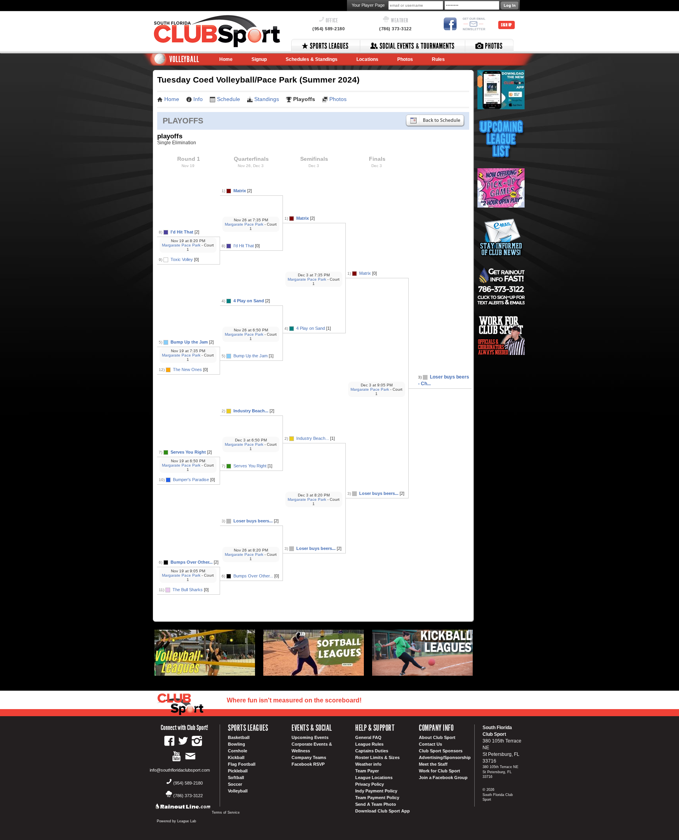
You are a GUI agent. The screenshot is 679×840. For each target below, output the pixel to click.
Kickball (236, 757)
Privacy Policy (369, 784)
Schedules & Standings (312, 59)
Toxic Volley (182, 259)
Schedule (228, 99)
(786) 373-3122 (395, 28)
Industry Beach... (250, 410)
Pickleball (238, 770)
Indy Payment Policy (376, 791)
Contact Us (430, 744)
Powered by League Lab (176, 821)
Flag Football (241, 764)
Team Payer (367, 770)
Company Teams (309, 757)
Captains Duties (371, 750)
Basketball (239, 737)
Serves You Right (188, 452)
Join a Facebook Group (443, 777)
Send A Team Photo (375, 804)
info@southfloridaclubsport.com (180, 770)
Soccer (235, 784)
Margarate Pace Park (181, 245)
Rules (438, 59)
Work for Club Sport (439, 770)
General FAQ (368, 737)
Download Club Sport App (382, 811)
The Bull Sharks (188, 589)
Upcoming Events (310, 737)
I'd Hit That (182, 232)
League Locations (374, 777)
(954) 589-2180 (328, 28)
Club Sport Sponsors (440, 750)
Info (198, 99)
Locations (367, 59)
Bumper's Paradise (191, 479)
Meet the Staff (433, 764)
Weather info (368, 764)
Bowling (236, 744)
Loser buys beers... (253, 520)
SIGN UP (506, 25)
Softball (236, 777)
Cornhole (237, 750)
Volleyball (238, 791)
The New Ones (187, 369)
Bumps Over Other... (192, 562)
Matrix (239, 190)
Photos (405, 59)
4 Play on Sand (248, 300)
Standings (266, 99)
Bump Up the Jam (189, 342)
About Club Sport (437, 737)
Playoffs (304, 99)
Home (226, 59)
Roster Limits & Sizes (377, 757)
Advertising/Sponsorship (445, 757)
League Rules (369, 744)
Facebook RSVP (308, 764)
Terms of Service (226, 812)
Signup (259, 59)
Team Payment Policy (377, 797)
